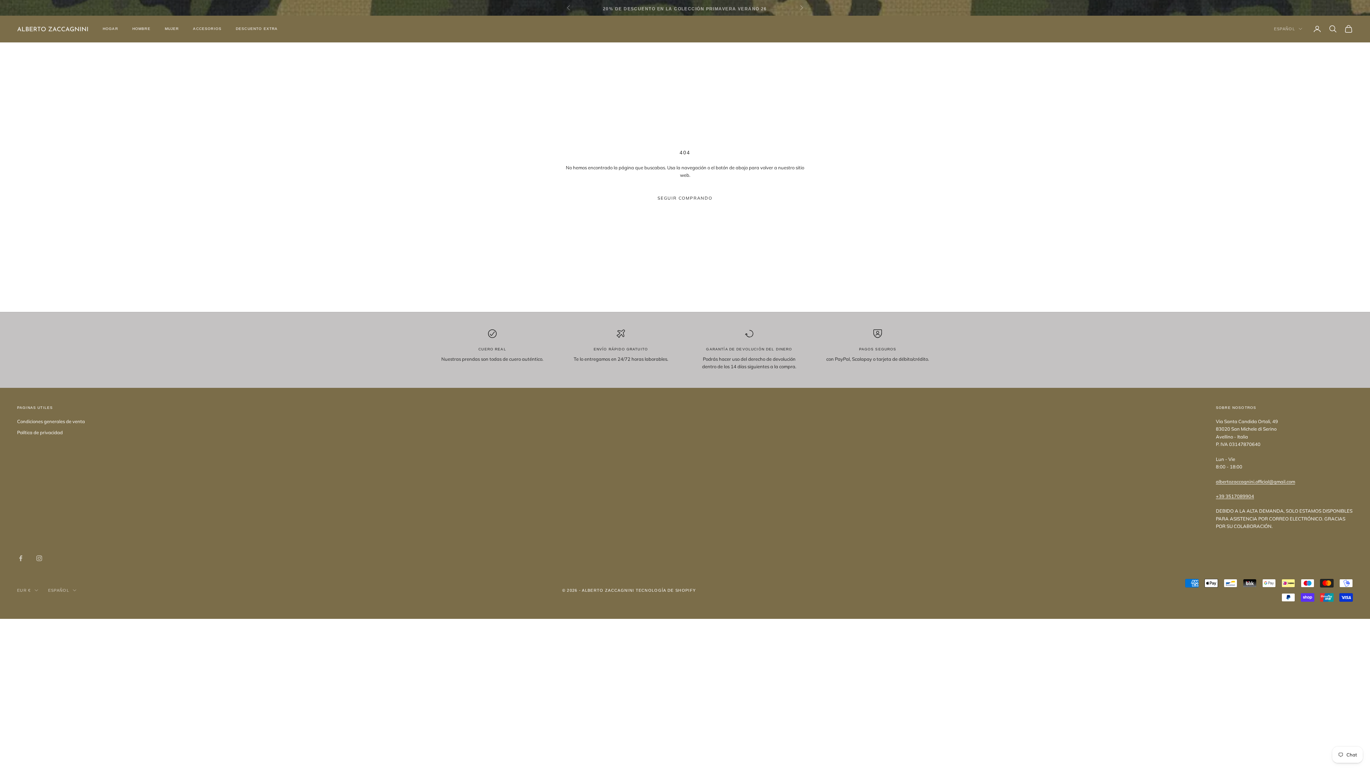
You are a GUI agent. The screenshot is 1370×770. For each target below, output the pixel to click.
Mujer (172, 29)
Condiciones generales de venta (51, 421)
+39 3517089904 (1235, 496)
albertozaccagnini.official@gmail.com (1255, 481)
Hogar (110, 29)
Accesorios (207, 29)
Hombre (141, 29)
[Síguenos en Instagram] (39, 558)
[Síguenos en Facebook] (20, 558)
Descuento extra (257, 29)
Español (1284, 29)
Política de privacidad (40, 432)
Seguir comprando (685, 198)
